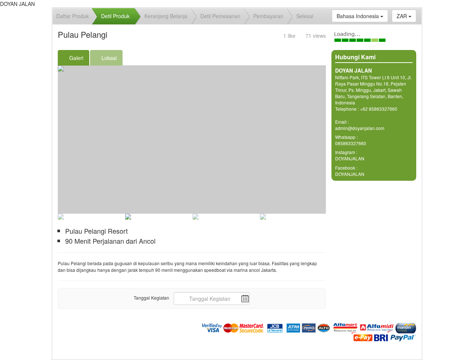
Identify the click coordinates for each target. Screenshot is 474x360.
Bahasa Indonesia (358, 16)
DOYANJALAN (349, 158)
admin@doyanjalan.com (359, 128)
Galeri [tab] (75, 57)
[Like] (280, 35)
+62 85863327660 (378, 109)
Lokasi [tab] (108, 57)
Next (337, 68)
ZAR (402, 16)
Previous (46, 68)
